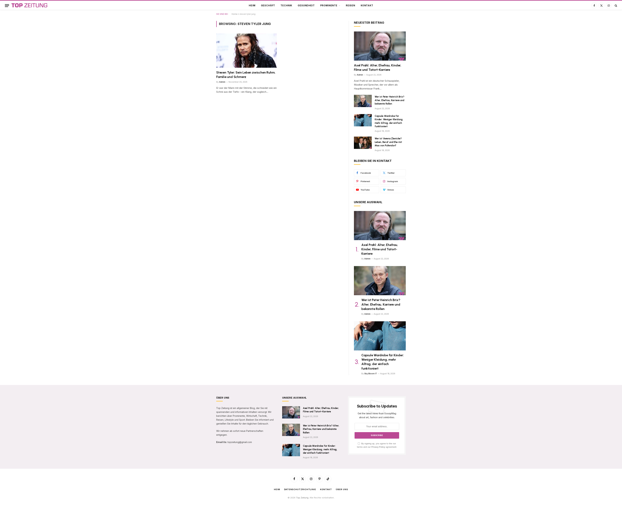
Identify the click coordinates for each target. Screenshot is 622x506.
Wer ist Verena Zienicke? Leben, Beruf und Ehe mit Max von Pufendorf (388, 142)
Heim (252, 5)
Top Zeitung (302, 497)
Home (234, 14)
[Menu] (7, 5)
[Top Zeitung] (29, 5)
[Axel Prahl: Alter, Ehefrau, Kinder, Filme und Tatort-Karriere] (380, 46)
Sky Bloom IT (370, 373)
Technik (286, 5)
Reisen (350, 5)
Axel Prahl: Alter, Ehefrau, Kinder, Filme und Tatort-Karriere (377, 67)
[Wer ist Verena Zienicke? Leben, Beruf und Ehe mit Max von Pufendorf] (363, 143)
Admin (222, 82)
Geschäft (268, 5)
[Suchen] (615, 5)
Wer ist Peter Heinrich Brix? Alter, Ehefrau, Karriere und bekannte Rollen (389, 100)
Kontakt (367, 5)
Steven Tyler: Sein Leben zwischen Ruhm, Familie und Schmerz (245, 74)
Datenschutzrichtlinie (300, 489)
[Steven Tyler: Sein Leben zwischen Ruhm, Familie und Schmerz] (246, 51)
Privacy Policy (378, 447)
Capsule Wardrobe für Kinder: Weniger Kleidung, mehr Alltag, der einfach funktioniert (389, 121)
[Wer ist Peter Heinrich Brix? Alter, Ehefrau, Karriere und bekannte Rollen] (363, 101)
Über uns (342, 489)
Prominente (328, 5)
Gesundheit (306, 5)
